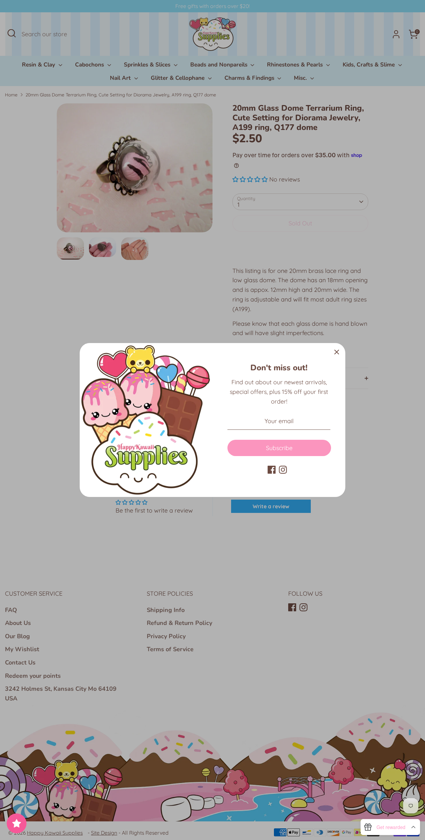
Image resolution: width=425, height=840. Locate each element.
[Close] (336, 351)
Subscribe (279, 448)
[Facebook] (272, 470)
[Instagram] (283, 470)
